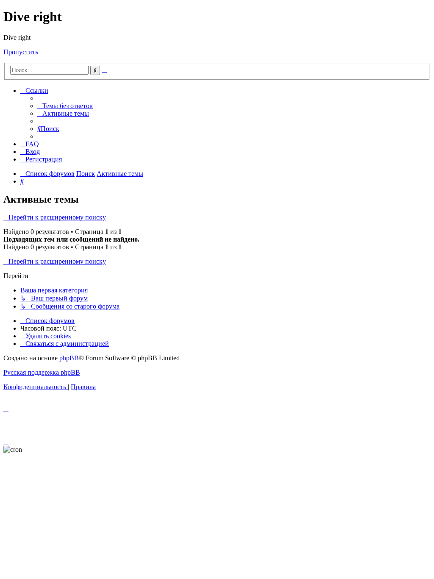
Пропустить (20, 52)
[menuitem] (65, 105)
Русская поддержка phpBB (41, 372)
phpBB (69, 358)
